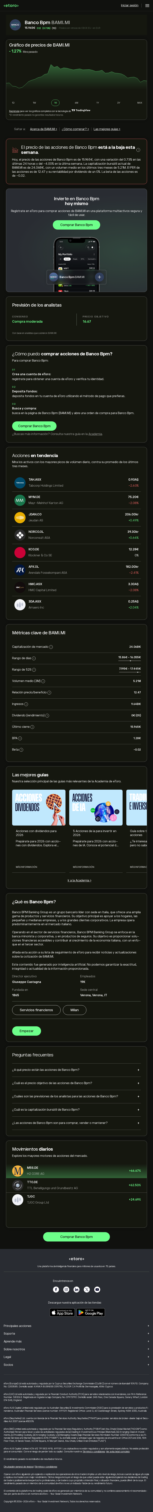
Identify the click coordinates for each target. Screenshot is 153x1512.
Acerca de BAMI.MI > (43, 129)
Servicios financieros (36, 1010)
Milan (75, 1010)
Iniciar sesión (129, 5)
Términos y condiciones (94, 1451)
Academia (95, 434)
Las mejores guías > (107, 129)
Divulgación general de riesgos (18, 1466)
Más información (26, 867)
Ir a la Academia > (79, 880)
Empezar (27, 1031)
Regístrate (14, 111)
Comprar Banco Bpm (76, 225)
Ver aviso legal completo (118, 1451)
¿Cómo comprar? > (75, 129)
